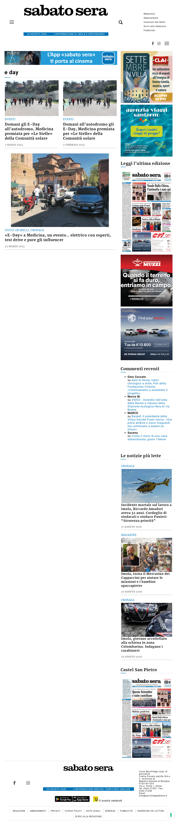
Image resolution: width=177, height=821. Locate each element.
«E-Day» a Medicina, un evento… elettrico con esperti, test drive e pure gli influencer (58, 237)
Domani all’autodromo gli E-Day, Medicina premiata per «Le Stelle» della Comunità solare (89, 131)
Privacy (56, 811)
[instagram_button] (159, 43)
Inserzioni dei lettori (155, 22)
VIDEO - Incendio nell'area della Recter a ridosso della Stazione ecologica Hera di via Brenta (149, 404)
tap (167, 43)
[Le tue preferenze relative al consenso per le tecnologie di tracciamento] (171, 815)
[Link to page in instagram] (28, 782)
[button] (115, 20)
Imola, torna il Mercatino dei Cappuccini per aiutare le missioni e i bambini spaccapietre (145, 580)
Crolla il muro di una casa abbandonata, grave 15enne (147, 437)
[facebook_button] (153, 43)
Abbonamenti (151, 18)
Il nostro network (110, 800)
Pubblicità (149, 30)
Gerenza (110, 811)
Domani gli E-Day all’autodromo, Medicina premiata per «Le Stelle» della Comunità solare (29, 131)
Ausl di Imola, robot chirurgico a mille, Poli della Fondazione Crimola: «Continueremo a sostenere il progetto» (148, 386)
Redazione (149, 14)
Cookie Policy (73, 811)
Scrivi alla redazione (155, 26)
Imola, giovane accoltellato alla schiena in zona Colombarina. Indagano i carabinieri (144, 645)
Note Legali (93, 811)
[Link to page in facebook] (14, 782)
